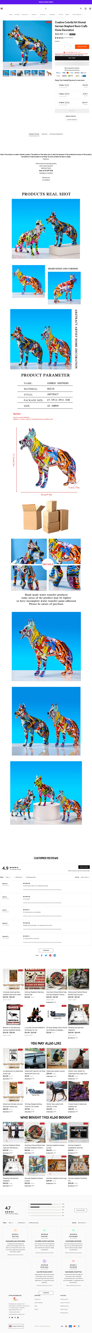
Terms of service (65, 1303)
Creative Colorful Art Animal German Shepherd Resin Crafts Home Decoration (42, 889)
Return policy (64, 1309)
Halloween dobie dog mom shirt (15, 1254)
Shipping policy (64, 1306)
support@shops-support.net (17, 1314)
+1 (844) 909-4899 (14, 1312)
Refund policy (64, 1313)
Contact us (37, 1299)
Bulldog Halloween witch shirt (73, 1285)
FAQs (35, 1306)
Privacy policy (64, 1299)
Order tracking (38, 1303)
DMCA (36, 1309)
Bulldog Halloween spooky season (73, 1252)
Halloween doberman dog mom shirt (44, 1252)
